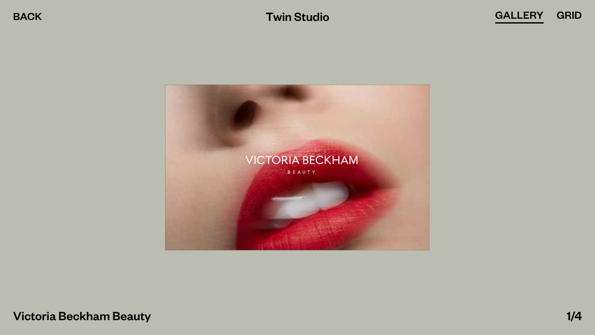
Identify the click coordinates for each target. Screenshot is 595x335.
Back (27, 19)
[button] (149, 167)
